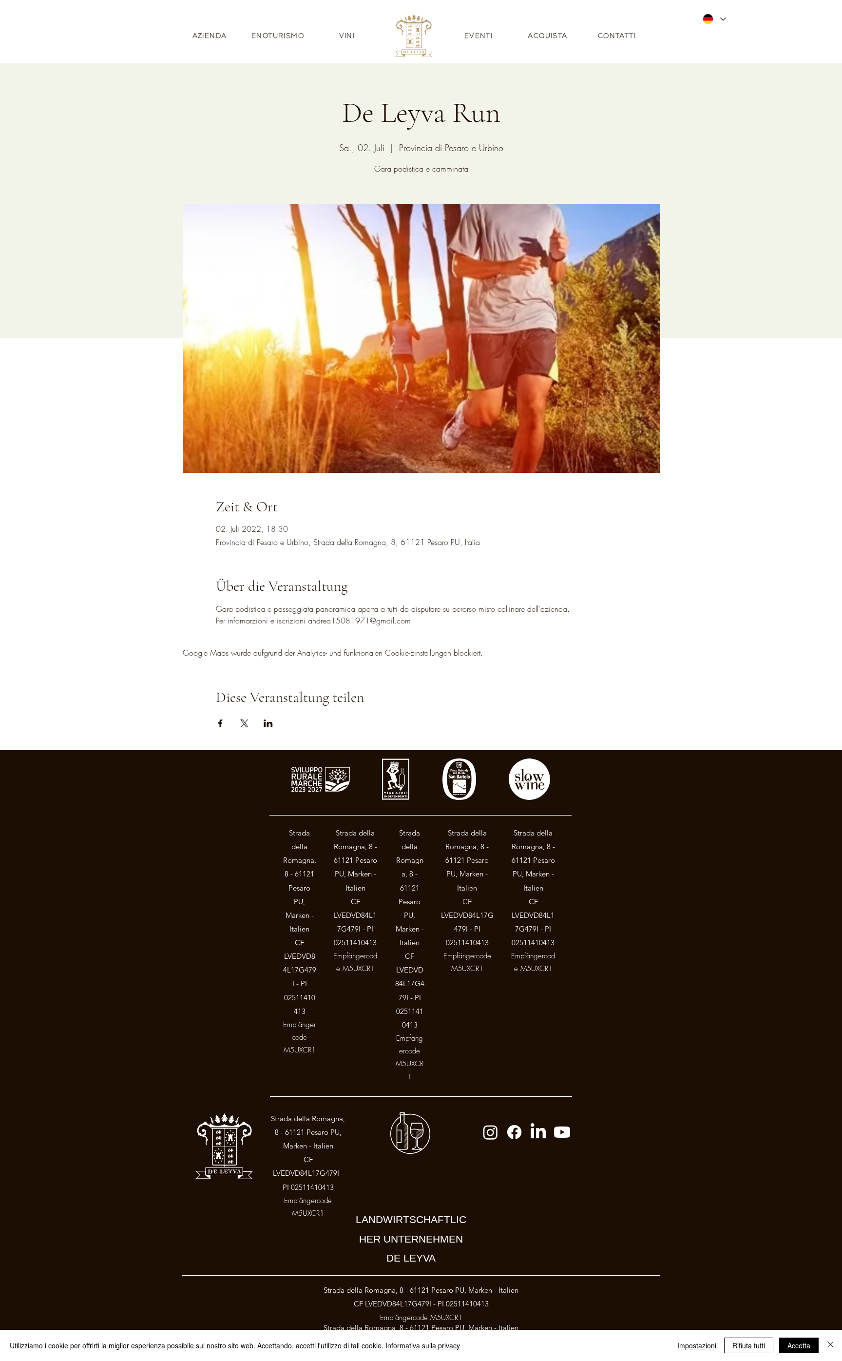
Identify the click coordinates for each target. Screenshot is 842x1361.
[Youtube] (562, 1132)
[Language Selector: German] (713, 19)
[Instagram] (490, 1132)
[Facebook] (514, 1132)
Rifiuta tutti (748, 1345)
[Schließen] (830, 1345)
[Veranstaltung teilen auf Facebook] (220, 723)
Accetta (798, 1345)
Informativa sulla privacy (422, 1345)
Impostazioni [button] (696, 1345)
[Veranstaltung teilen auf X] (244, 723)
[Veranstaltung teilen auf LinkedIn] (268, 723)
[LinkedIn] (538, 1132)
